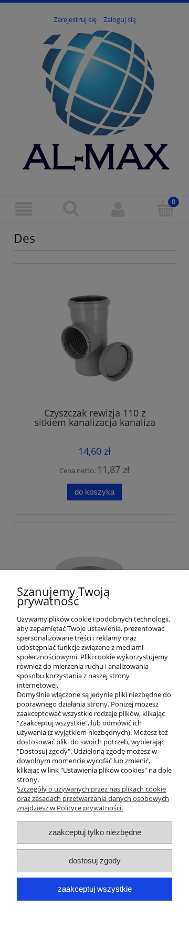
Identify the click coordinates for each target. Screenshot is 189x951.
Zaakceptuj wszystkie (95, 888)
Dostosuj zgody (95, 860)
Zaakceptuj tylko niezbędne (94, 832)
